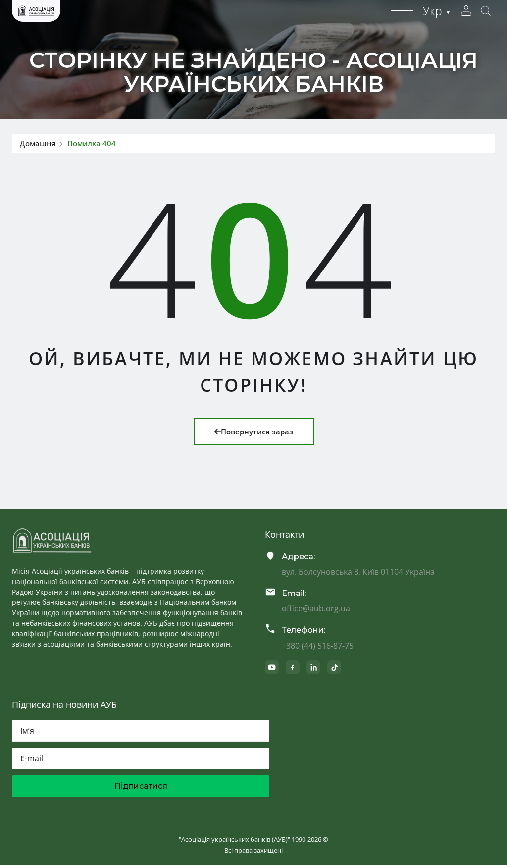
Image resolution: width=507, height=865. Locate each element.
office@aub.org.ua (316, 608)
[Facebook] (293, 667)
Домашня (37, 143)
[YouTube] (272, 667)
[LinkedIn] (313, 667)
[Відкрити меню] (402, 11)
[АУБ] (52, 540)
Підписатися (140, 786)
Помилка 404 (91, 143)
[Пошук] (485, 11)
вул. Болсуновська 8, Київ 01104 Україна (358, 571)
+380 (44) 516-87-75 (318, 645)
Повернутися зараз (257, 431)
